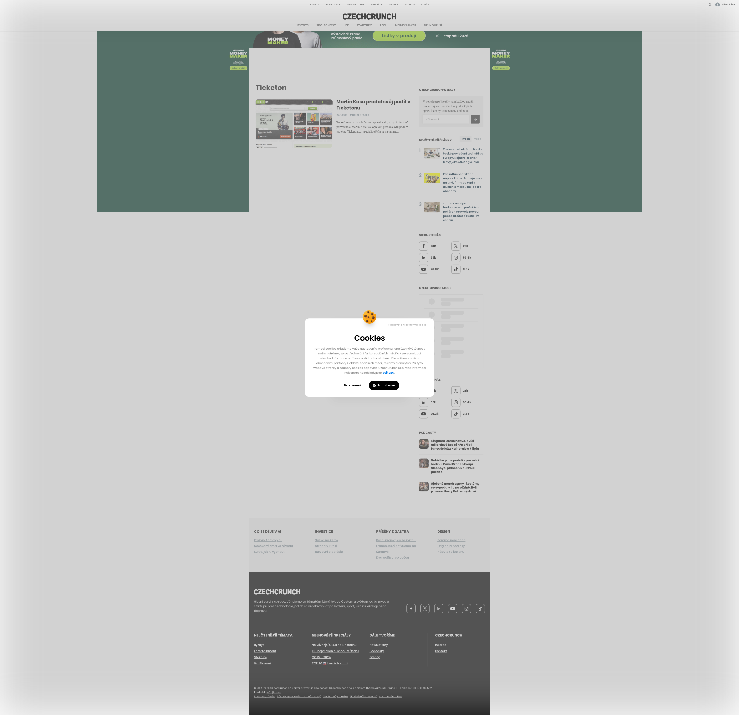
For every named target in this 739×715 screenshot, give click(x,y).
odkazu (388, 373)
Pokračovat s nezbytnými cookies (406, 324)
